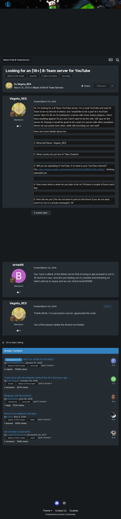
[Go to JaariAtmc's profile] (113, 415)
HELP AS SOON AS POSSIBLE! (38, 359)
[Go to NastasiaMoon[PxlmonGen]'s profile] (113, 379)
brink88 (18, 264)
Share (86, 86)
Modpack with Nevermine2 (17, 395)
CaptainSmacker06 (16, 434)
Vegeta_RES (24, 84)
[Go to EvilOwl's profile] (113, 433)
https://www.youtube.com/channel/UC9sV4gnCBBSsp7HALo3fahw (71, 169)
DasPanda (12, 399)
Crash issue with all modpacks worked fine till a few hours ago (35, 377)
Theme (47, 510)
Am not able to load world (17, 431)
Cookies (73, 510)
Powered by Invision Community (60, 514)
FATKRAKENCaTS (15, 362)
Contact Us (60, 510)
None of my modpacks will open (20, 413)
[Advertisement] (60, 32)
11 (20, 126)
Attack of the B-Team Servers (48, 87)
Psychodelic (13, 380)
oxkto (10, 416)
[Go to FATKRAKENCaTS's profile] (113, 360)
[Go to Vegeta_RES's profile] (9, 85)
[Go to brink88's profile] (19, 276)
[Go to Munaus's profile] (113, 397)
